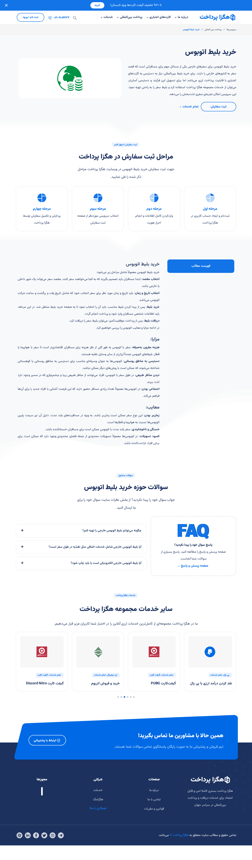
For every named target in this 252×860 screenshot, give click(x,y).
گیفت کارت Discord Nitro (45, 684)
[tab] (81, 530)
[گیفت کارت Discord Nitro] (42, 652)
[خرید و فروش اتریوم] (98, 652)
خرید (97, 5)
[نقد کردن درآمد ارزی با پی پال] (210, 652)
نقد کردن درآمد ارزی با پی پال (211, 684)
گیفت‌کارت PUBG (163, 684)
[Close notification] (6, 5)
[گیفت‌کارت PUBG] (154, 652)
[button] (134, 697)
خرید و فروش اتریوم (105, 684)
